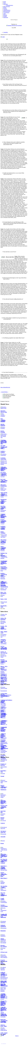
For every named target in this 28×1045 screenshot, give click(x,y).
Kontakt (5, 16)
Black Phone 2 (4, 878)
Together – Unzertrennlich (4, 905)
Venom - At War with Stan (4, 652)
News (4, 2)
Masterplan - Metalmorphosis (4, 586)
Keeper (2, 843)
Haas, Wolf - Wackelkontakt (4, 985)
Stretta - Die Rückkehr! (3, 619)
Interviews (5, 4)
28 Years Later (4, 952)
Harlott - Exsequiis (3, 431)
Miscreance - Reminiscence (4, 485)
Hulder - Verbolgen (3, 532)
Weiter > (6, 391)
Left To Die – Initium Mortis (4, 567)
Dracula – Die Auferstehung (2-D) (4, 915)
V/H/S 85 (3, 823)
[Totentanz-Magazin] (14, 25)
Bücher (4, 7)
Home (4, 1)
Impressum (5, 17)
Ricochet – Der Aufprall (3, 946)
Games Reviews (6, 10)
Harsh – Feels (4, 599)
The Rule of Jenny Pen (3, 832)
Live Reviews (6, 12)
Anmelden (5, 32)
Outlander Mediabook (3, 926)
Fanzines (5, 8)
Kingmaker (3, 930)
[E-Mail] (3, 36)
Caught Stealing (2, 899)
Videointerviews (9, 5)
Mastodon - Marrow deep (4, 411)
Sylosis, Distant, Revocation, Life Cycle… (3, 712)
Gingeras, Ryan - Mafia (4, 1025)
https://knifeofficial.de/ (5, 387)
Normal (2, 776)
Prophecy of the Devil (3, 764)
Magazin (5, 15)
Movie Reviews (6, 11)
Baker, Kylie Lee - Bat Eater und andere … (3, 983)
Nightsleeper (3, 789)
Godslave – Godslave (3, 452)
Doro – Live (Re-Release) (3, 593)
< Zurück (3, 391)
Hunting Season (2, 818)
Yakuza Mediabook (3, 939)
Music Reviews (6, 6)
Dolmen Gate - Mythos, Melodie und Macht (4, 682)
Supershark (3, 917)
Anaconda (3, 836)
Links (4, 13)
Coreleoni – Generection (3, 458)
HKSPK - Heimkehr (3, 425)
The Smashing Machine (4, 887)
